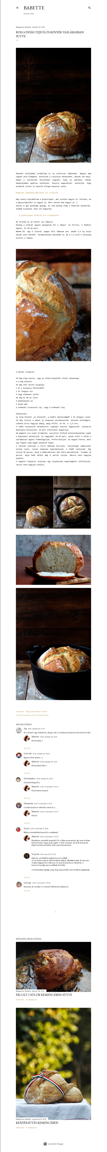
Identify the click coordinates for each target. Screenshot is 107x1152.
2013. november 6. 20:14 (49, 787)
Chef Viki (28, 753)
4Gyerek (35, 854)
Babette (34, 8)
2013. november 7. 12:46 (41, 883)
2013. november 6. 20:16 (49, 837)
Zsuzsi (26, 828)
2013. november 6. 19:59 (39, 829)
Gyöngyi (27, 883)
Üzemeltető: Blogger (55, 1144)
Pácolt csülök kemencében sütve (44, 995)
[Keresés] (89, 7)
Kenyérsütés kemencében (37, 1123)
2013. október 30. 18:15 (41, 754)
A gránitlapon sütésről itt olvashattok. (39, 215)
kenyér (33, 715)
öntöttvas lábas (42, 715)
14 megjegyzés (31, 1127)
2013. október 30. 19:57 (48, 737)
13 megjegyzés (31, 999)
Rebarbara (28, 803)
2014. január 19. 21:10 (48, 854)
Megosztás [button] (20, 711)
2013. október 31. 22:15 (44, 779)
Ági (25, 729)
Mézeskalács (29, 778)
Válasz (27, 748)
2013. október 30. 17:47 (36, 729)
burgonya (26, 715)
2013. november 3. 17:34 (43, 804)
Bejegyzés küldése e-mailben (36, 711)
